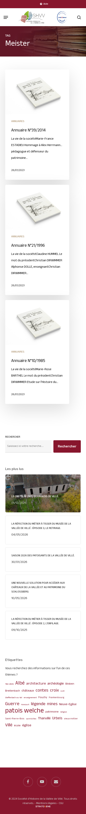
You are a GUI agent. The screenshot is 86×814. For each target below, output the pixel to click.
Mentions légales (46, 803)
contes (42, 690)
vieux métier (71, 719)
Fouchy (42, 697)
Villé (8, 725)
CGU (61, 803)
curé (62, 691)
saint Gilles (31, 719)
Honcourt (25, 704)
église (26, 725)
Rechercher (12, 437)
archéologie (55, 683)
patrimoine (52, 712)
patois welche (24, 711)
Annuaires (17, 121)
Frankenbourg (56, 698)
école (17, 726)
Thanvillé (44, 718)
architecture (36, 684)
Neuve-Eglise (68, 704)
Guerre (12, 704)
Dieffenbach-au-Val (13, 697)
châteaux (28, 690)
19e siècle (9, 684)
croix (54, 690)
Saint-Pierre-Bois (14, 719)
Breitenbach (12, 691)
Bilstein (69, 684)
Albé (20, 683)
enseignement (30, 697)
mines (52, 704)
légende (38, 704)
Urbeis (57, 718)
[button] (6, 17)
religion (63, 712)
